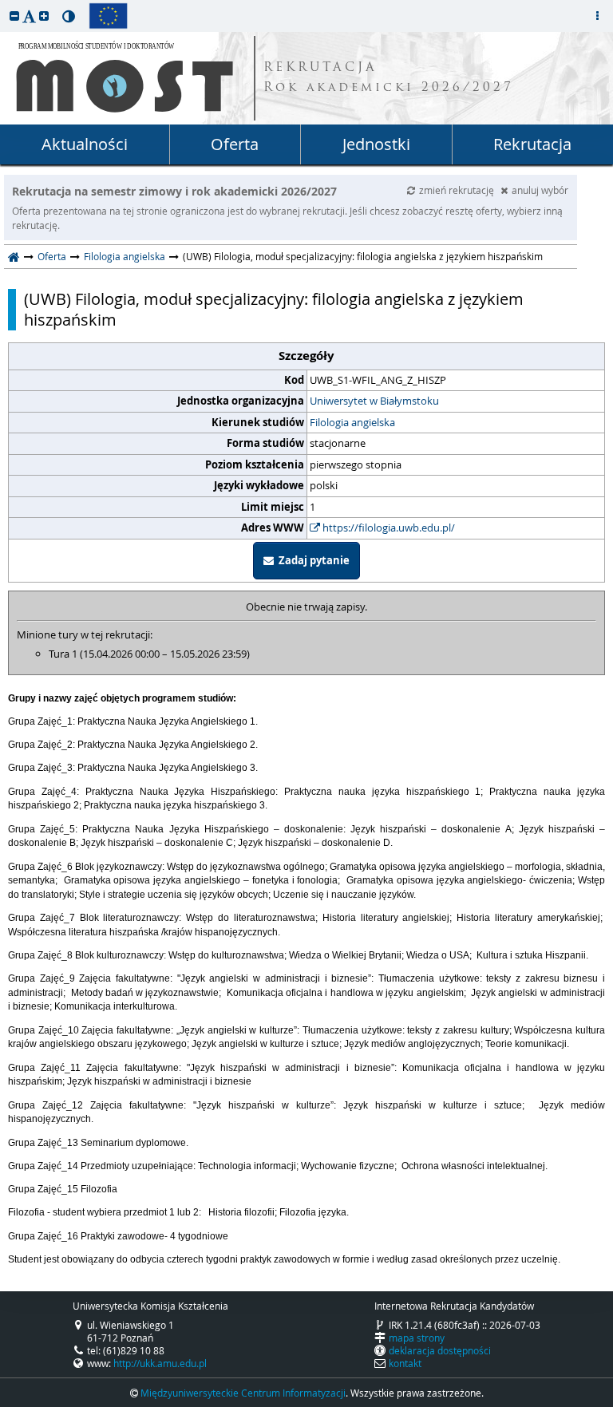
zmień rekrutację (457, 190)
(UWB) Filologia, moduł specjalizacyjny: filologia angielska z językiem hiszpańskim (274, 309)
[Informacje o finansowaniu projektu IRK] (108, 16)
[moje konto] (597, 16)
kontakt (405, 1363)
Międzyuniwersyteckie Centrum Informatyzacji (243, 1392)
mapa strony (417, 1337)
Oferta (235, 144)
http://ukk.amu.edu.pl (160, 1363)
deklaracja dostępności (440, 1350)
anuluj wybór (540, 190)
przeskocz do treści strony (4, 4)
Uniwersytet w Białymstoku (374, 400)
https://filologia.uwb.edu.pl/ (387, 527)
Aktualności (85, 144)
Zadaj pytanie (312, 560)
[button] (14, 15)
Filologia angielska (124, 256)
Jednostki (376, 144)
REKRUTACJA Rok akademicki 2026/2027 (388, 78)
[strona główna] (14, 256)
